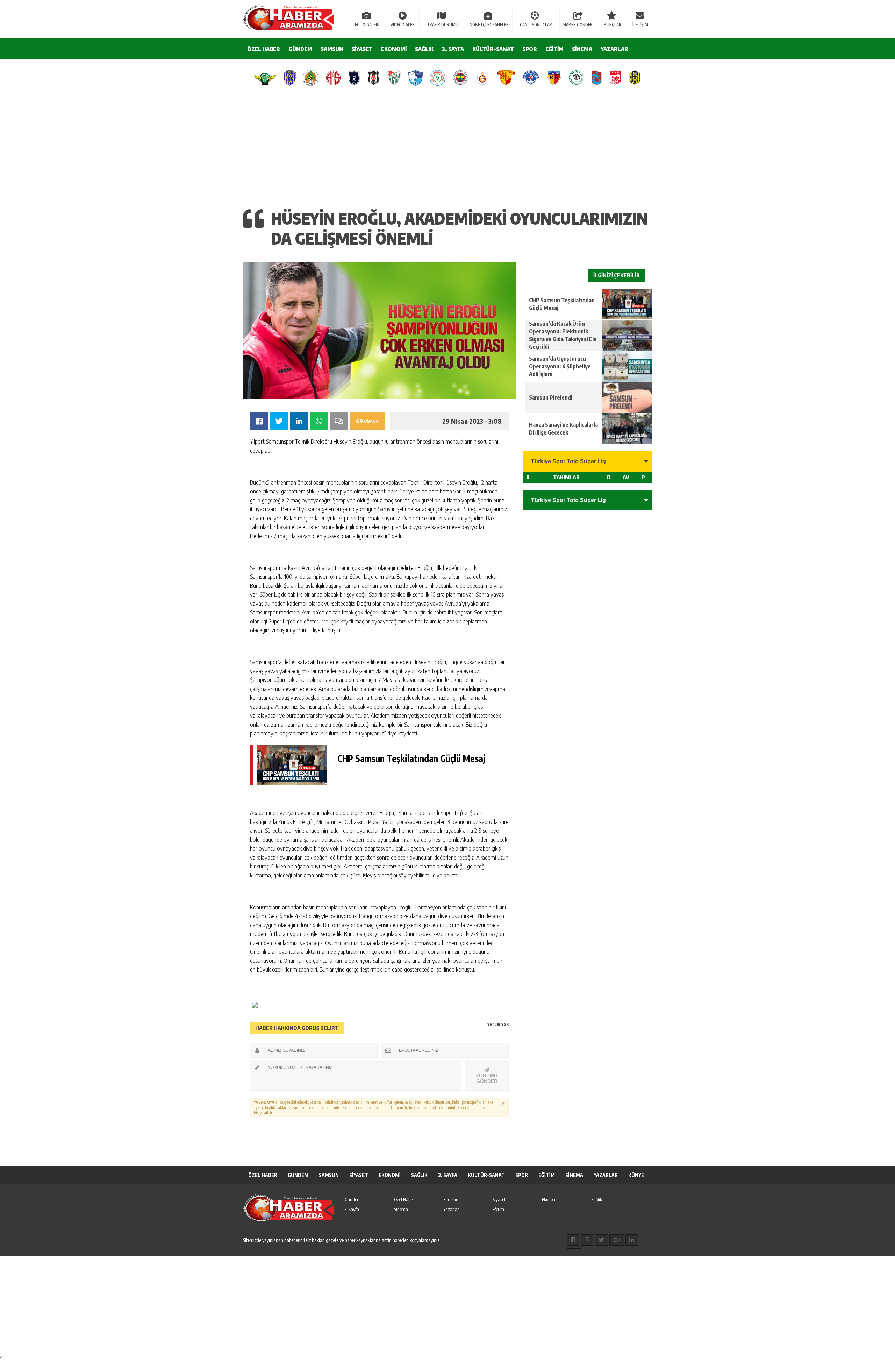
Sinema (401, 1209)
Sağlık (596, 1199)
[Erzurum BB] (416, 77)
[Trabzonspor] (597, 77)
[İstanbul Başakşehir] (354, 77)
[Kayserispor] (554, 77)
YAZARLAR (614, 48)
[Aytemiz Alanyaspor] (310, 77)
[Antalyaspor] (333, 77)
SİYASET (362, 48)
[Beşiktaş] (374, 77)
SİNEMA (582, 48)
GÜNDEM (300, 48)
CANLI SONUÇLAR (536, 24)
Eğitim (498, 1209)
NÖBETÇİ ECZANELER (489, 24)
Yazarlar (451, 1209)
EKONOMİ (394, 48)
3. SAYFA (453, 48)
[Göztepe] (505, 77)
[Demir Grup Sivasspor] (615, 77)
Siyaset (499, 1199)
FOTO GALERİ (367, 24)
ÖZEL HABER (263, 48)
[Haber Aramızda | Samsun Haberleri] (288, 18)
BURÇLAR (612, 24)
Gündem (353, 1199)
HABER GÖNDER (578, 24)
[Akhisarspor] (265, 77)
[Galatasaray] (482, 77)
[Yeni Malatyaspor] (634, 77)
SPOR (529, 48)
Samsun (450, 1199)
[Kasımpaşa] (530, 77)
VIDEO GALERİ (403, 24)
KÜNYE (636, 1175)
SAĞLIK (424, 48)
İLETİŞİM (640, 24)
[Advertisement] (447, 145)
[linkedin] (631, 1240)
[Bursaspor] (394, 77)
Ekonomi (550, 1199)
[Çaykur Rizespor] (437, 77)
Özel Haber (404, 1199)
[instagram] (587, 1240)
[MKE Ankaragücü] (289, 77)
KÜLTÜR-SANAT (493, 48)
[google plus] (616, 1240)
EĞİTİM (554, 48)
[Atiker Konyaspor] (576, 77)
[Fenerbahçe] (460, 77)
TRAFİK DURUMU (442, 24)
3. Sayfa (352, 1209)
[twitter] (601, 1240)
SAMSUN (332, 48)
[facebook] (573, 1240)
